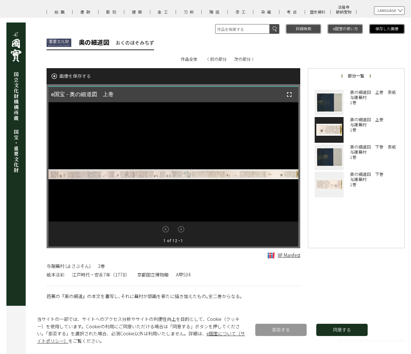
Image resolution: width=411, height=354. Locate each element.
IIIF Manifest (289, 255)
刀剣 (190, 11)
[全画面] (289, 94)
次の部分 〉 (245, 59)
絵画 (61, 11)
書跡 (86, 11)
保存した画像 (386, 28)
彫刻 (112, 11)
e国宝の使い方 (345, 28)
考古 (293, 11)
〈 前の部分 (216, 59)
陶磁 (215, 11)
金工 (164, 11)
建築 (138, 11)
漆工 (241, 11)
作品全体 (189, 59)
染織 (267, 11)
